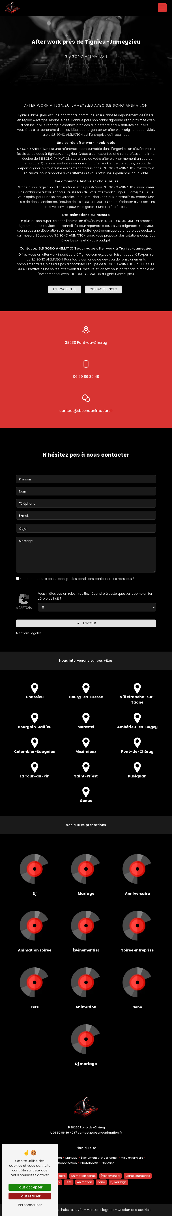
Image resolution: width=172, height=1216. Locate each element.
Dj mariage (118, 1182)
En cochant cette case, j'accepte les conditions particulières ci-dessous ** (77, 579)
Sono (101, 1182)
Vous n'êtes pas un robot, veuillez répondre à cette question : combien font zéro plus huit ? (96, 596)
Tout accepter (30, 1187)
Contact (108, 1163)
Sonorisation (67, 1163)
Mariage (71, 1158)
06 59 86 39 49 (86, 376)
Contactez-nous (103, 289)
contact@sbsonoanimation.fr (86, 410)
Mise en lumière (132, 1158)
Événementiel (110, 1176)
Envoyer (89, 623)
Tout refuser (30, 1196)
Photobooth (89, 1163)
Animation (84, 1182)
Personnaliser (30, 1204)
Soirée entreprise (137, 1176)
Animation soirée (83, 1176)
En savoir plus (64, 289)
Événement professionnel (99, 1158)
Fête (69, 1182)
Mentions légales (100, 1209)
